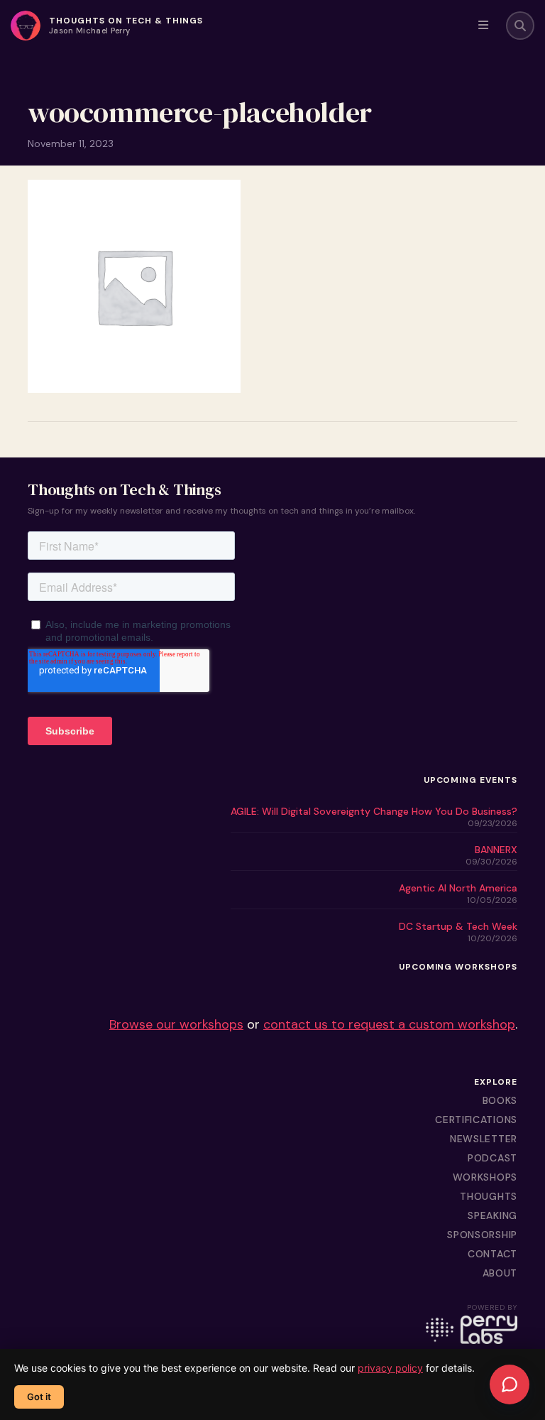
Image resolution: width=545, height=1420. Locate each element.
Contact (492, 1253)
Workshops (485, 1177)
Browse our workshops (176, 1024)
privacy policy (390, 1368)
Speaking (492, 1215)
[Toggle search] (520, 25)
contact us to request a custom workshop (389, 1024)
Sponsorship (482, 1234)
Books (500, 1100)
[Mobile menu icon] (483, 25)
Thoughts (488, 1196)
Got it (39, 1396)
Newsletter (483, 1138)
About (500, 1273)
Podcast (492, 1157)
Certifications (476, 1119)
